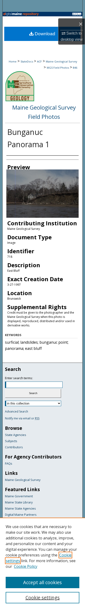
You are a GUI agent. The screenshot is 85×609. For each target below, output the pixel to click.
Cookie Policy (25, 566)
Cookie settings (43, 597)
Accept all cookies (42, 582)
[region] (42, 563)
